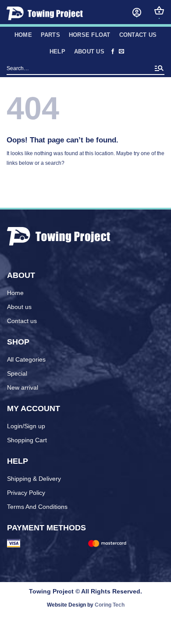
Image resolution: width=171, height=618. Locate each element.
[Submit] (159, 69)
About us (19, 306)
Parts (50, 35)
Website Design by (86, 605)
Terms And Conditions (37, 506)
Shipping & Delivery (34, 478)
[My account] (137, 12)
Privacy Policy (26, 492)
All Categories (26, 359)
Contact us (138, 35)
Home (15, 292)
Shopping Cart (27, 440)
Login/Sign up (26, 426)
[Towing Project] (55, 13)
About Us (89, 51)
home (23, 35)
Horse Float (89, 35)
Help (57, 51)
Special (17, 373)
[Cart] (159, 10)
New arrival (22, 387)
